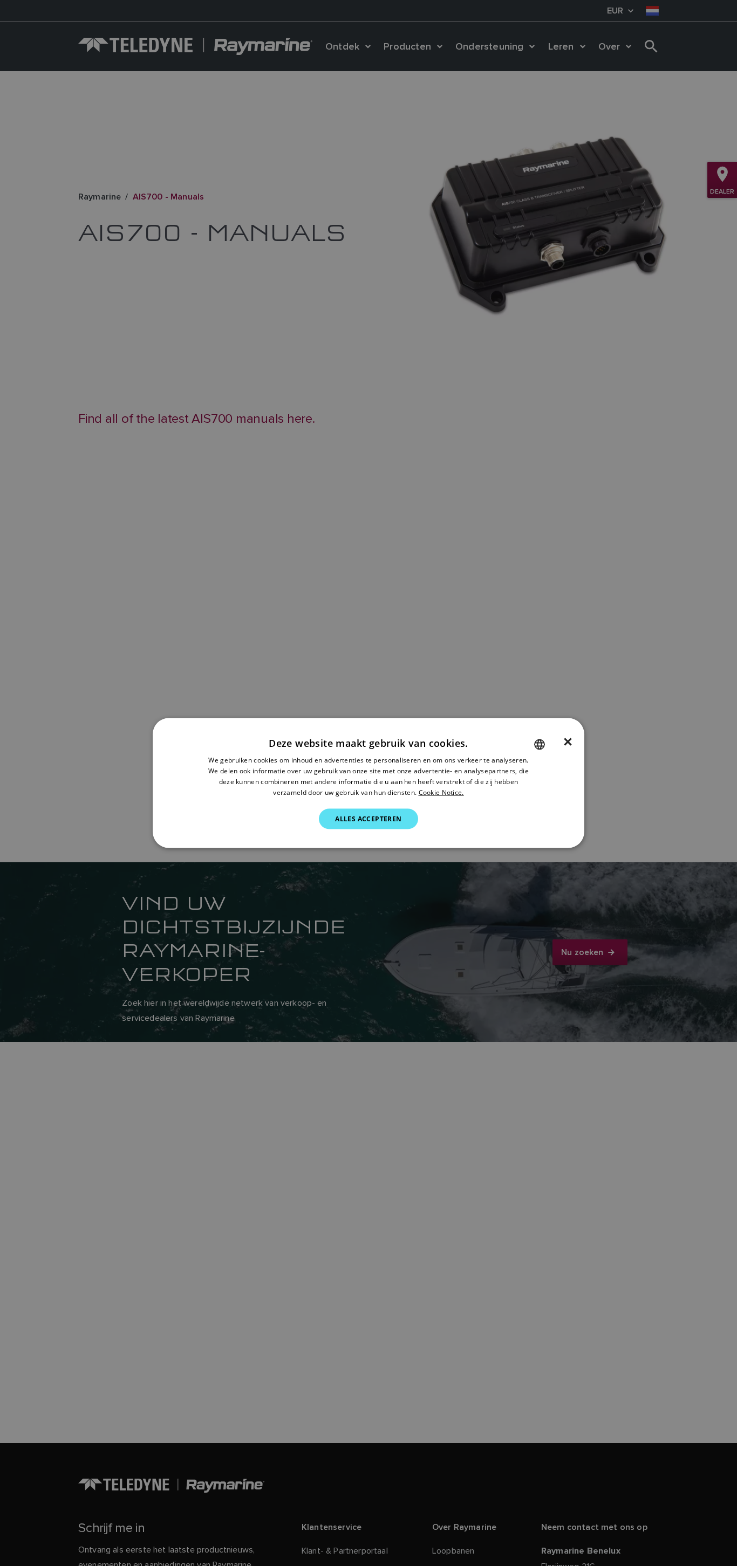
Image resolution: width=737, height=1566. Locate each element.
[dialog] (368, 783)
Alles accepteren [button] (368, 818)
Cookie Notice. (441, 791)
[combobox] (539, 744)
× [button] (567, 742)
